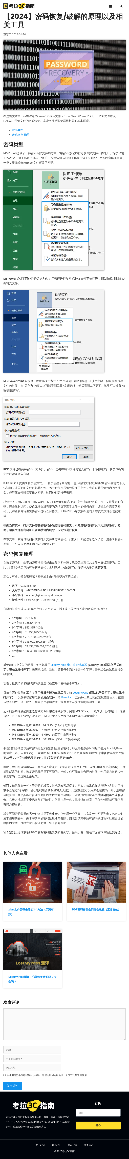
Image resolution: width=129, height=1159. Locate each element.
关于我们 (40, 1145)
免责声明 (88, 1145)
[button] (110, 6)
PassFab (66, 697)
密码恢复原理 (20, 134)
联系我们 (56, 1145)
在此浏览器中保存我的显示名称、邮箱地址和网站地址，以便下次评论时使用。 (48, 1075)
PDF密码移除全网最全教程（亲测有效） (96, 909)
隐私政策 (72, 1145)
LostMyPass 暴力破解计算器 (69, 664)
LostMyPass (80, 692)
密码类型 (17, 130)
